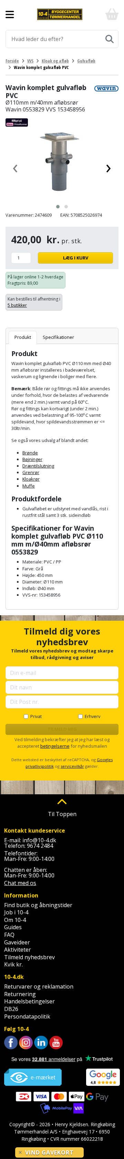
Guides (13, 927)
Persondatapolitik (27, 1016)
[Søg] (109, 39)
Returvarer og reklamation (38, 986)
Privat (36, 716)
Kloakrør (31, 479)
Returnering (20, 994)
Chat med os (20, 883)
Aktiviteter (17, 949)
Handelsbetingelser (29, 1001)
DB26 (11, 1009)
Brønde (30, 453)
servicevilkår (72, 766)
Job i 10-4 (16, 912)
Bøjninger (32, 459)
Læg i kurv (75, 258)
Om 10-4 (15, 920)
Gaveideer (17, 942)
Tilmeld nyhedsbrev (29, 957)
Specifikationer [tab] (58, 337)
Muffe (28, 486)
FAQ (9, 935)
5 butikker (17, 305)
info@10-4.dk (39, 840)
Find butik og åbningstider (38, 905)
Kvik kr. (13, 964)
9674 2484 (40, 845)
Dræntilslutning (38, 466)
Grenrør (30, 472)
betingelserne (55, 746)
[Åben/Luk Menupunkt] (10, 14)
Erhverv (92, 716)
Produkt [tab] (22, 337)
